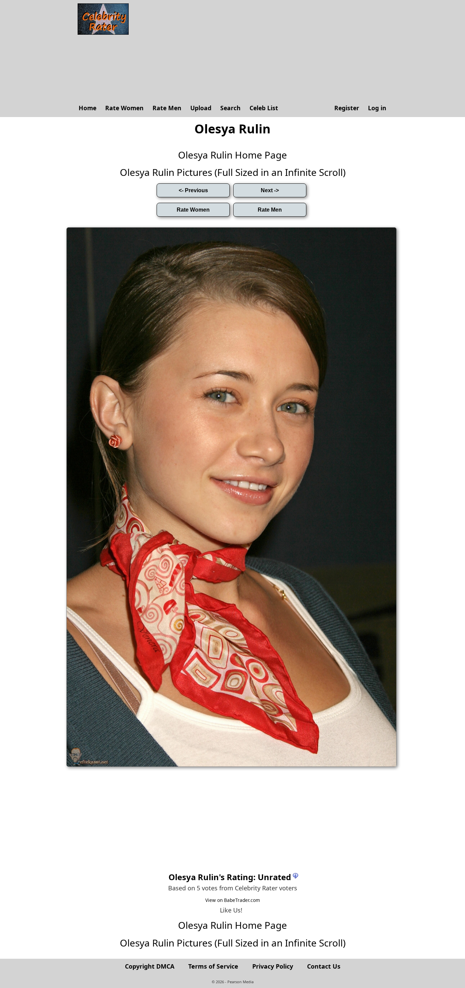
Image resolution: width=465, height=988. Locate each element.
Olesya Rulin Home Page (232, 154)
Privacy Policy (272, 966)
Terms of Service (213, 966)
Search (230, 108)
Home (87, 108)
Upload (200, 108)
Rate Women (124, 108)
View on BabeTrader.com (232, 900)
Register (346, 108)
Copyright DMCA (149, 966)
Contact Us (323, 966)
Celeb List (264, 108)
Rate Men (167, 108)
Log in (377, 108)
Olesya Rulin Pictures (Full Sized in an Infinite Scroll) (233, 172)
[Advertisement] (261, 51)
